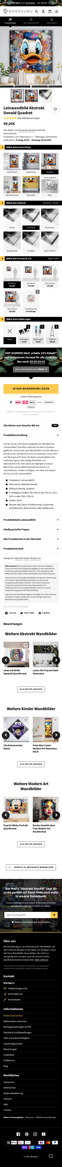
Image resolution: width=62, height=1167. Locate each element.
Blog (5, 1066)
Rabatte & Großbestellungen (17, 1032)
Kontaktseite (14, 999)
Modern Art (35, 558)
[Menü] (56, 11)
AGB (5, 1104)
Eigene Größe (53, 258)
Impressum (8, 1082)
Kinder (26, 558)
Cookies (7, 1110)
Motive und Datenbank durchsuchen (32, 922)
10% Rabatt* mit (47, 3)
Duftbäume (8, 1060)
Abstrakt (19, 558)
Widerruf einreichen (13, 1015)
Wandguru (34, 1156)
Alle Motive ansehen (31, 689)
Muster (56, 203)
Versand (7, 1099)
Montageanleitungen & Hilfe (17, 1027)
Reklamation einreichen (15, 1021)
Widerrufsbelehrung (13, 1093)
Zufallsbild (8, 1055)
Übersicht (47, 203)
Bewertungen (10, 1049)
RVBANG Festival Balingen (46, 1117)
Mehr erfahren (41, 959)
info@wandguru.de (17, 988)
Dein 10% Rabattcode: (29, 369)
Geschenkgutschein (13, 1043)
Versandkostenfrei (26, 130)
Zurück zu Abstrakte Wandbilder (33, 867)
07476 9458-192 (15, 994)
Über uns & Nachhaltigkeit (16, 1038)
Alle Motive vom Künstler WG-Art (30, 425)
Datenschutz (9, 1087)
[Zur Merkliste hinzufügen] (55, 109)
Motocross (30, 1117)
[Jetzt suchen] (54, 915)
